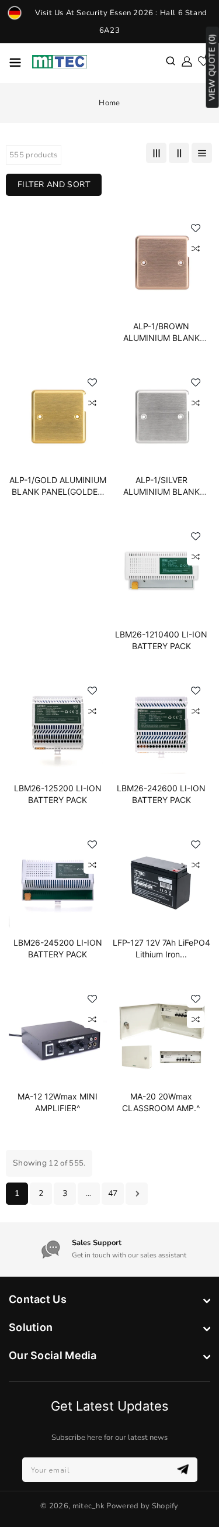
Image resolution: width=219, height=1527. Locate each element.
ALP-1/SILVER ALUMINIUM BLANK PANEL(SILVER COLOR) (161, 491)
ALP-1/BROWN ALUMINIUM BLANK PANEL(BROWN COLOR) (161, 337)
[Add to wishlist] (195, 228)
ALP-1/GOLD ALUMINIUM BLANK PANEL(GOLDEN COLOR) (57, 491)
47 (113, 1193)
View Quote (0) (212, 67)
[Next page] (137, 1194)
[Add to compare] (195, 248)
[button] (170, 62)
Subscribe (184, 1469)
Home (109, 103)
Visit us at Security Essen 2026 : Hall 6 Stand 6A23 (121, 22)
